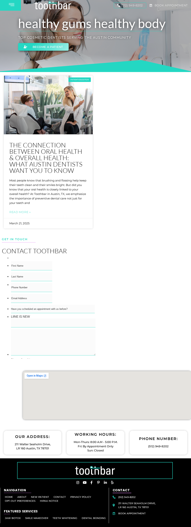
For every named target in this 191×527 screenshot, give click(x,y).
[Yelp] (112, 482)
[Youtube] (84, 482)
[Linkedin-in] (105, 482)
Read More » (20, 212)
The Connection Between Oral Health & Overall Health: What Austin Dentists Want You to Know (45, 157)
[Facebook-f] (91, 482)
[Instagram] (77, 482)
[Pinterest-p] (98, 482)
